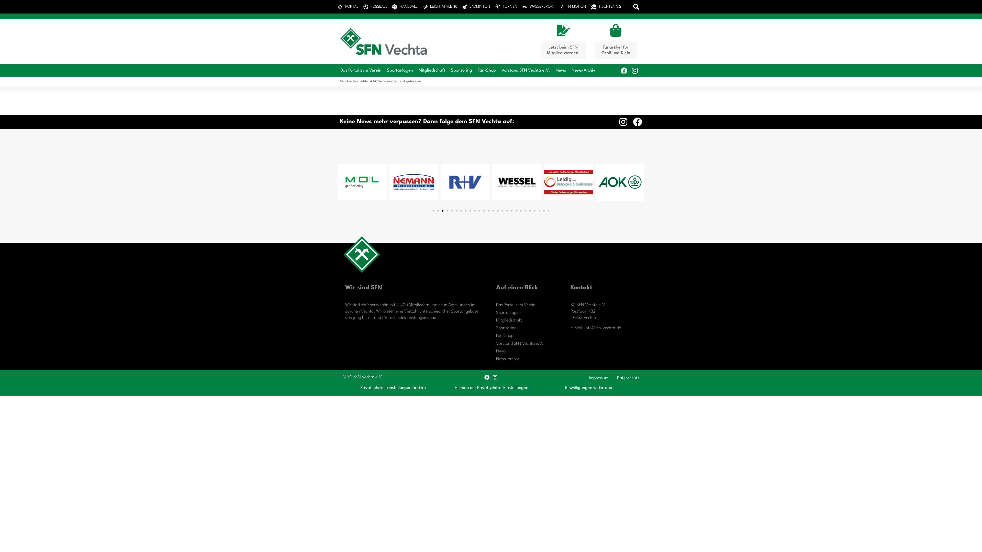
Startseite (348, 81)
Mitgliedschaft (432, 70)
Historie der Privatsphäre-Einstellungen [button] (491, 388)
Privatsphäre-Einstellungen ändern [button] (393, 388)
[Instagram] (634, 70)
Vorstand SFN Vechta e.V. (525, 70)
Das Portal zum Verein (360, 70)
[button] (636, 7)
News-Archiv (583, 70)
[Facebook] (624, 70)
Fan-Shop (487, 70)
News (561, 70)
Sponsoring (461, 70)
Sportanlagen (400, 70)
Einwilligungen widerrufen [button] (589, 388)
